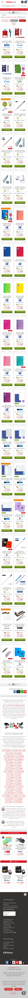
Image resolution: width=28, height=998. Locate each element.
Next (24, 846)
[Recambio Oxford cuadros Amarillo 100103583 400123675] (20, 287)
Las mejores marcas (8, 931)
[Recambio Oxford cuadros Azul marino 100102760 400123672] (7, 251)
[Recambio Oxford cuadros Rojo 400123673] (20, 251)
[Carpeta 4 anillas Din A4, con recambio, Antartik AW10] (20, 652)
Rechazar (9, 989)
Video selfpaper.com (8, 919)
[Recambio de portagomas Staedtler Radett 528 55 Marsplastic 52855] (20, 579)
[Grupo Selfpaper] (8, 953)
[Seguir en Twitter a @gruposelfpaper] (10, 962)
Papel (22, 9)
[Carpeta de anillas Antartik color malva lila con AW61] (20, 506)
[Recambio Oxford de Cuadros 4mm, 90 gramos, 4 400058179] (7, 214)
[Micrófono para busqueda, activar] (23, 6)
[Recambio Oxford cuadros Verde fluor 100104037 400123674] (7, 287)
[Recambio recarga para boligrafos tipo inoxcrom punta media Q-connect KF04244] (7, 141)
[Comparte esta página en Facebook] (15, 691)
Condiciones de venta (8, 942)
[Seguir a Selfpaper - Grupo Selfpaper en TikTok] (23, 962)
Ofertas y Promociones (9, 927)
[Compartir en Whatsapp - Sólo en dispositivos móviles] (21, 691)
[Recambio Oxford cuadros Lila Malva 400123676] (20, 324)
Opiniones (5, 904)
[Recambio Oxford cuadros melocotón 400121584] (20, 214)
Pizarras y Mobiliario (15, 9)
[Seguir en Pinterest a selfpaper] (17, 962)
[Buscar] (25, 6)
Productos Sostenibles (9, 932)
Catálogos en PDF (7, 921)
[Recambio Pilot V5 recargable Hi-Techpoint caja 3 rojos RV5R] (20, 32)
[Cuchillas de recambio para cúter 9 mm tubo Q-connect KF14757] (7, 178)
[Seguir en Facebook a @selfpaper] (7, 962)
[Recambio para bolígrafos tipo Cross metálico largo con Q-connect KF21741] (20, 542)
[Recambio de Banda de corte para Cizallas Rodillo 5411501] (20, 615)
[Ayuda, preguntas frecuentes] (24, 995)
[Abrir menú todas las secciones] (2, 2)
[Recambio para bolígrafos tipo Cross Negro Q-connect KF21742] (7, 579)
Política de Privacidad (8, 945)
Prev (3, 846)
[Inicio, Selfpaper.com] (11, 2)
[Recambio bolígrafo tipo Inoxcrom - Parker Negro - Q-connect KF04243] (20, 105)
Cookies (5, 947)
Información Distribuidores (10, 906)
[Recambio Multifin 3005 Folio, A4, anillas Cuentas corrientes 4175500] (7, 469)
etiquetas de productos (18, 746)
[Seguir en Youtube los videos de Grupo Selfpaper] (13, 962)
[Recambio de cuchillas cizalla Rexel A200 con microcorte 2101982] (7, 105)
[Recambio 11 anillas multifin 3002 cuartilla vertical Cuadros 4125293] (7, 433)
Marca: (6, 750)
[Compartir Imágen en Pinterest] (25, 691)
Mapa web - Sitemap (8, 948)
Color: (18, 771)
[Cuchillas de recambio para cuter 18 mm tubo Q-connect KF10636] (20, 141)
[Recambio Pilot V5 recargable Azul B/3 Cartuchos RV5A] (7, 69)
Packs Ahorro (6, 929)
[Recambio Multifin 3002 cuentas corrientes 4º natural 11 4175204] (20, 433)
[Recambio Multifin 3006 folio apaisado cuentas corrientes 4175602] (7, 506)
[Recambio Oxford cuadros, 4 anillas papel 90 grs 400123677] (7, 324)
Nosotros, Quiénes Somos (9, 903)
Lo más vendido (7, 926)
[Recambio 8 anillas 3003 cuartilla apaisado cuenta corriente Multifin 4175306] (20, 469)
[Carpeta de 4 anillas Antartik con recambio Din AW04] (7, 542)
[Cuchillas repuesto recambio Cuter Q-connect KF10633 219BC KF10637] (7, 652)
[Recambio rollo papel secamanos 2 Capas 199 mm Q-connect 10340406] (20, 178)
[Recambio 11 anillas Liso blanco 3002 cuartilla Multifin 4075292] (20, 397)
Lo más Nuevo (6, 924)
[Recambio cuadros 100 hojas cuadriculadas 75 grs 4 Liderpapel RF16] (20, 69)
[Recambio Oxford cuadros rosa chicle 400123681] (7, 360)
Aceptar (18, 989)
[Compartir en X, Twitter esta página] (18, 691)
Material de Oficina (5, 9)
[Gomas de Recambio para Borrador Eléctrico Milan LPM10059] (7, 32)
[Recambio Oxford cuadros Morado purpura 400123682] (7, 397)
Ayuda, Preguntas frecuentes (10, 907)
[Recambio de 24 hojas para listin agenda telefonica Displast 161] (7, 615)
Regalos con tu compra (9, 923)
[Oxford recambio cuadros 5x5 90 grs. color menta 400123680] (20, 360)
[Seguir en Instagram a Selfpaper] (20, 962)
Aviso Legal (6, 943)
